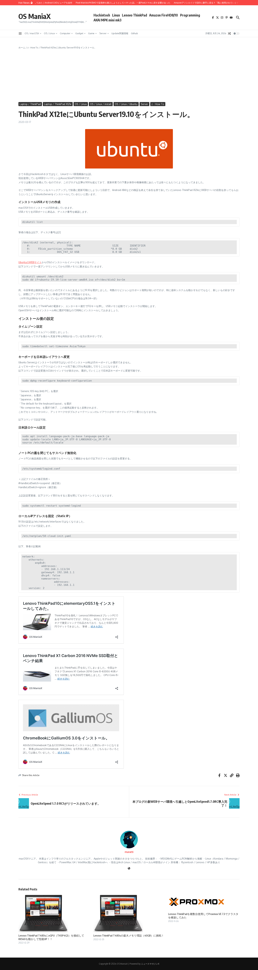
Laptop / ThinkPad (30, 104)
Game (91, 33)
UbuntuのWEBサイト (30, 262)
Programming (190, 15)
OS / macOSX (32, 33)
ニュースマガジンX (150, 963)
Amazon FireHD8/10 (163, 15)
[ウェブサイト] (129, 868)
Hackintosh (102, 15)
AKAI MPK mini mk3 (107, 20)
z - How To (32, 47)
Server (103, 33)
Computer (65, 33)
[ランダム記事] (229, 33)
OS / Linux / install (100, 104)
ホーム (21, 47)
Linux (116, 15)
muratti (129, 852)
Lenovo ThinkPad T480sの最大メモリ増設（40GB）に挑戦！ (128, 935)
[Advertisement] (129, 75)
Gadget (79, 33)
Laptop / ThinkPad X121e (57, 104)
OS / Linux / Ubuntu (126, 104)
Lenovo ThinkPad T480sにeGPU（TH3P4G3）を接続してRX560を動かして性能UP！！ (51, 937)
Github (134, 33)
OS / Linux (49, 33)
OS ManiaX (34, 16)
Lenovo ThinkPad (134, 15)
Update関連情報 (119, 33)
